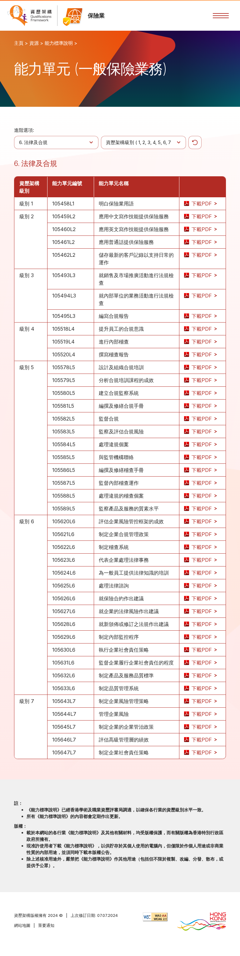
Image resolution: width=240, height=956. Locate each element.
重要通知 (46, 925)
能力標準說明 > (61, 43)
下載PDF (202, 203)
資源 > (36, 43)
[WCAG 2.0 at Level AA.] (155, 916)
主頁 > (21, 43)
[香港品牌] (201, 922)
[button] (221, 15)
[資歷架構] (30, 15)
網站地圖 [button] (22, 925)
